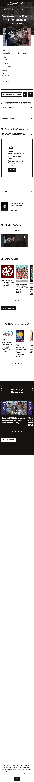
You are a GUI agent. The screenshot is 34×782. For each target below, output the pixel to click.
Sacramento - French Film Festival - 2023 (7, 284)
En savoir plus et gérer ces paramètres (14, 774)
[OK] (17, 779)
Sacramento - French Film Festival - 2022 (22, 288)
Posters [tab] (17, 230)
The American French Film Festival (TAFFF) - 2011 (21, 351)
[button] (25, 237)
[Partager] (25, 94)
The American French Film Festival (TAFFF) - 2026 (6, 346)
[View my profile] (29, 4)
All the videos (8, 440)
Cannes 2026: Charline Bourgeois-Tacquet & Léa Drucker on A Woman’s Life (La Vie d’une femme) (13, 421)
